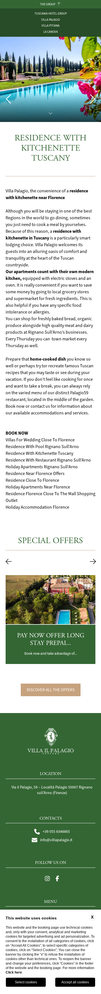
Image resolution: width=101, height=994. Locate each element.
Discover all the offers (51, 689)
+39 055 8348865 (56, 831)
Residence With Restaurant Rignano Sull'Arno (48, 460)
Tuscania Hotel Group (51, 13)
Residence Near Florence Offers (35, 473)
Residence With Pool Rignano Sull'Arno (42, 446)
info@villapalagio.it (56, 840)
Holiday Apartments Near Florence (38, 487)
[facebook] (57, 879)
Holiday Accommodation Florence (37, 507)
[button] (9, 562)
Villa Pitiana (50, 25)
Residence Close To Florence (32, 480)
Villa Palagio (50, 20)
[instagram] (47, 879)
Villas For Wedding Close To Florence (40, 440)
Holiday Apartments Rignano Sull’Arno (42, 467)
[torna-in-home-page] (50, 742)
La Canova (50, 32)
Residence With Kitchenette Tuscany (39, 453)
